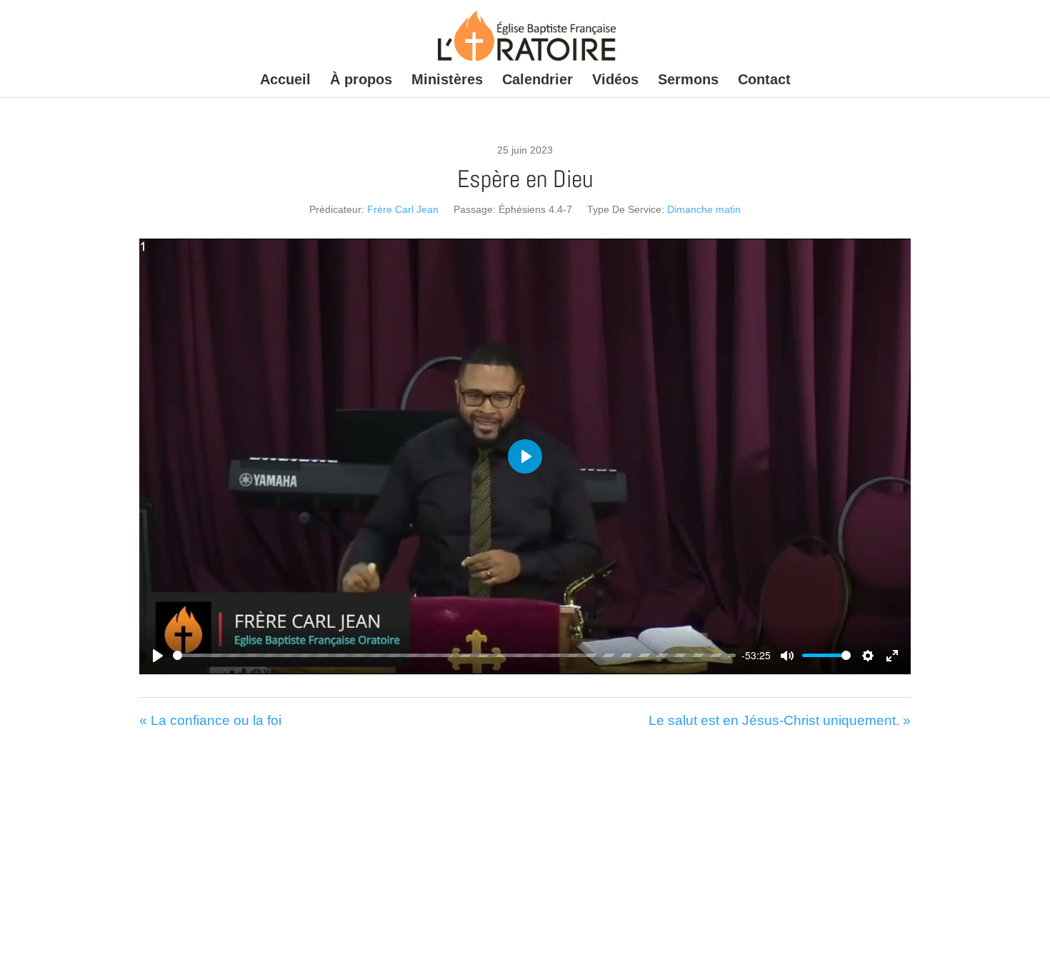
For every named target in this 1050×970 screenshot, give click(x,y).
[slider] (454, 655)
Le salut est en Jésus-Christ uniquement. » (780, 720)
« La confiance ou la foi (210, 720)
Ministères (447, 80)
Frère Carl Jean (403, 209)
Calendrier (537, 80)
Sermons (688, 80)
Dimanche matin (704, 209)
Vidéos (615, 80)
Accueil (285, 80)
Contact (764, 80)
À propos (361, 80)
